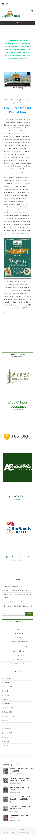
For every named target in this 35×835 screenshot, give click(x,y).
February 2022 (8, 682)
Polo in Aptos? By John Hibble (13, 602)
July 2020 (7, 724)
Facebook (21, 829)
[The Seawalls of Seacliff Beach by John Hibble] (5, 799)
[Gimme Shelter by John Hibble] (5, 818)
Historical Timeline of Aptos (19, 641)
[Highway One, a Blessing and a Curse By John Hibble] (5, 780)
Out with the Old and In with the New (20, 807)
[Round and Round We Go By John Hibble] (5, 771)
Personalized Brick (18, 663)
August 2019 (8, 737)
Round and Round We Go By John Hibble (16, 590)
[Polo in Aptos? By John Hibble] (5, 789)
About (18, 629)
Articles (19, 637)
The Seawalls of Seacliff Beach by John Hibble (18, 606)
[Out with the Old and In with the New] (5, 808)
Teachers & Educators (18, 655)
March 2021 (7, 699)
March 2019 (7, 745)
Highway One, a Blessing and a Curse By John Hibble (18, 596)
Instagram (14, 829)
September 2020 (9, 716)
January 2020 (8, 733)
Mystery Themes (26, 832)
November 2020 (9, 708)
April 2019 (7, 741)
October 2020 (8, 712)
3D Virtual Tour (19, 633)
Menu (18, 23)
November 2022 (9, 678)
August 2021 (8, 687)
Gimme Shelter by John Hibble (13, 586)
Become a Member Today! (19, 647)
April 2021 (7, 695)
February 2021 (8, 703)
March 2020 (7, 729)
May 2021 (7, 691)
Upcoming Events (18, 651)
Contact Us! (18, 659)
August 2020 (8, 720)
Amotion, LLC (18, 103)
